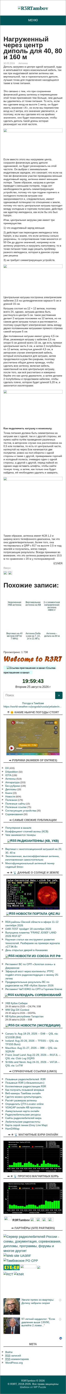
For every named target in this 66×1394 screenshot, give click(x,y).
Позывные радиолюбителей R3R (25, 1079)
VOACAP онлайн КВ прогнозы (23, 1107)
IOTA (8, 775)
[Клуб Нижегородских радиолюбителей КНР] (19, 1274)
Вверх (7, 567)
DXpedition (11, 771)
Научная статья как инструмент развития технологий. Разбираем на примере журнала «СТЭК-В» (32, 943)
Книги (8, 793)
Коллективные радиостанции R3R (25, 1086)
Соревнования (14, 814)
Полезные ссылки (16, 807)
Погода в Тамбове (33, 703)
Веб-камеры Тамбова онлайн (23, 1093)
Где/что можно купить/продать (23, 1096)
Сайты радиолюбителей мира (23, 1118)
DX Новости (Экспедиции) (37, 1025)
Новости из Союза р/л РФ (38, 956)
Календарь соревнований (38, 995)
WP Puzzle (40, 1387)
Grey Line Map (38, 1125)
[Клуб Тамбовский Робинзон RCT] (8, 1274)
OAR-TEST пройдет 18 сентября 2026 (28, 929)
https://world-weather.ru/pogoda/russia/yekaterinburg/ (34, 706)
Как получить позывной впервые (24, 1090)
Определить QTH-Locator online (24, 1104)
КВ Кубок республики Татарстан (24, 1016)
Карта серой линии (16, 1125)
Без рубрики (12, 786)
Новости (10, 796)
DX (7, 768)
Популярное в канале (18, 827)
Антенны (23, 63)
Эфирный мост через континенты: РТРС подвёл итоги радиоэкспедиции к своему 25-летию (32, 975)
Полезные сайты (15, 803)
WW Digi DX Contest (17, 1010)
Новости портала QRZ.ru (38, 913)
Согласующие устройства (20, 810)
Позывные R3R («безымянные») (24, 1082)
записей (13, 1355)
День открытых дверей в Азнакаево (26, 950)
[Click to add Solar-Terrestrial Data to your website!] (33, 894)
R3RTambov (28, 1380)
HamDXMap (12, 1128)
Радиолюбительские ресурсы (23, 1114)
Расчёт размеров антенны (21, 1100)
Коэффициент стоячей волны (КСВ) (26, 831)
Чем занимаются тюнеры (20, 835)
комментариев (17, 1359)
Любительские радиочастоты (22, 1121)
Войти (8, 1352)
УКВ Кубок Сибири (16, 1003)
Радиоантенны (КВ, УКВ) (38, 841)
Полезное (11, 800)
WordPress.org (14, 1362)
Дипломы (10, 789)
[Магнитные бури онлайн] (33, 1156)
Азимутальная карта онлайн (22, 1111)
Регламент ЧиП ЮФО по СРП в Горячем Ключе (33, 989)
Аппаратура (12, 782)
